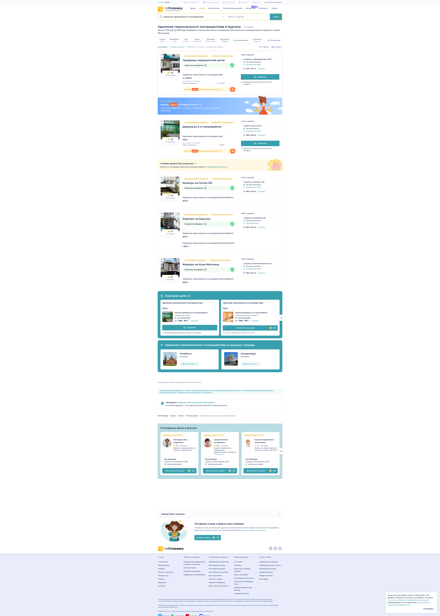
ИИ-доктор (250, 8)
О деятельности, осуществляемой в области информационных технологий (185, 611)
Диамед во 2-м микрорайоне (202, 126)
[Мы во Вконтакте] (275, 548)
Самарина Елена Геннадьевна (221, 441)
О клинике (238, 562)
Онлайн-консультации (232, 8)
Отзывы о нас (163, 575)
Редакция (162, 582)
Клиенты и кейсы (215, 579)
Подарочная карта (241, 593)
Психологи (263, 8)
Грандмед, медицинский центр (204, 60)
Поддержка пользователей (194, 575)
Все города (263, 579)
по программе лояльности (216, 167)
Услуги (202, 8)
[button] (192, 17)
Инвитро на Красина (196, 218)
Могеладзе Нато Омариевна (180, 441)
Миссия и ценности (166, 572)
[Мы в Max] (280, 548)
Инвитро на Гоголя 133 (197, 183)
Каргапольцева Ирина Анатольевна (264, 441)
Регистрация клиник (217, 565)
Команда (237, 565)
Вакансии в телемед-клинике (242, 570)
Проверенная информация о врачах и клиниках (194, 563)
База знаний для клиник (218, 586)
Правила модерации (217, 582)
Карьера (161, 569)
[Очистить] (223, 17)
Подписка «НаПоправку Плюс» (243, 583)
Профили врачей (266, 572)
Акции (274, 8)
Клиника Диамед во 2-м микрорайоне (191, 313)
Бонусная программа (191, 571)
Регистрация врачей (217, 569)
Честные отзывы (189, 568)
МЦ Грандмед (170, 459)
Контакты (161, 586)
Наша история (163, 565)
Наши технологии (241, 575)
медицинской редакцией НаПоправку (196, 402)
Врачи (193, 8)
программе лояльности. (256, 530)
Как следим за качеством (244, 578)
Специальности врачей (268, 562)
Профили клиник (266, 575)
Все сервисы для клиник (218, 572)
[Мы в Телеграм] (271, 548)
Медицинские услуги (267, 569)
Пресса (161, 579)
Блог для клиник (215, 575)
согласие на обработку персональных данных (407, 600)
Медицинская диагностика (270, 565)
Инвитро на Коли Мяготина (201, 264)
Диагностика (214, 8)
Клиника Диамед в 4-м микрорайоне (251, 313)
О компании (163, 562)
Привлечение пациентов (219, 562)
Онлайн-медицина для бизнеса (243, 589)
